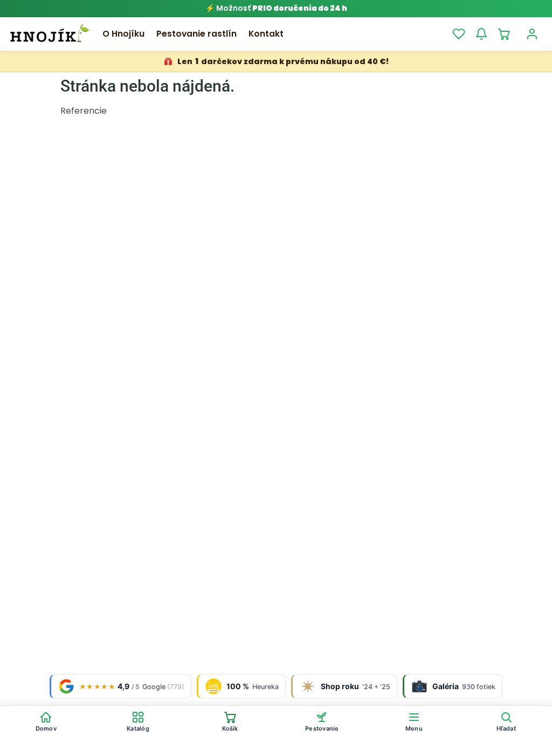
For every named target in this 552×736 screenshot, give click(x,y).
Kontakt (266, 33)
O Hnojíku (123, 33)
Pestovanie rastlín (196, 33)
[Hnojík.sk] (50, 34)
